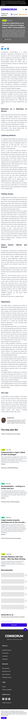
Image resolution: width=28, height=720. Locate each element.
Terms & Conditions (7, 689)
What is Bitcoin (5, 668)
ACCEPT (4, 718)
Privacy (4, 686)
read (3, 483)
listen (4, 20)
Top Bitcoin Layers (6, 677)
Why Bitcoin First (6, 671)
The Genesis (5, 653)
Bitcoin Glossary (6, 674)
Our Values (5, 656)
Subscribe (14, 625)
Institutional (5, 659)
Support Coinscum (6, 650)
